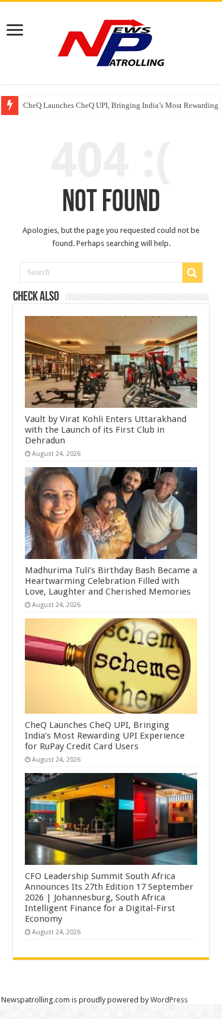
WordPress (169, 999)
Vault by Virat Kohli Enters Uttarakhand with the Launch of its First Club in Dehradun (105, 430)
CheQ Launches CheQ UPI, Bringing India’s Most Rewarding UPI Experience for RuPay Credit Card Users (105, 736)
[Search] (192, 273)
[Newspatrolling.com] (111, 41)
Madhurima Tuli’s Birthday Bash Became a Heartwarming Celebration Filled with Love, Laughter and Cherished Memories (111, 581)
